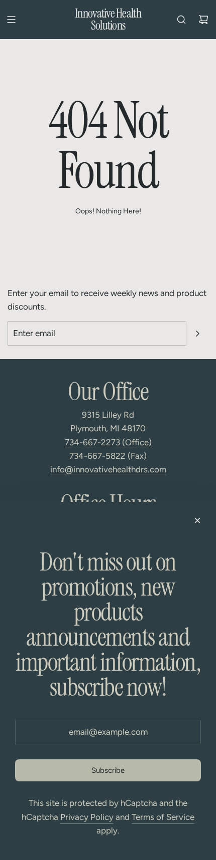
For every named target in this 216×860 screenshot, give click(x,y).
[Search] (181, 20)
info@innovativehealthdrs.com (108, 469)
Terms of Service (163, 817)
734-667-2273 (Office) (108, 442)
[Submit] (197, 334)
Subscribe (108, 770)
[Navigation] (11, 20)
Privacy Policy (87, 817)
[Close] (197, 520)
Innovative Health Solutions (108, 20)
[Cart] (203, 20)
